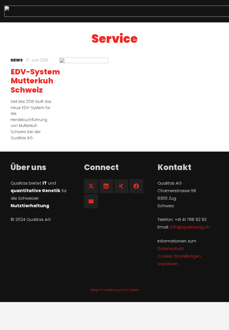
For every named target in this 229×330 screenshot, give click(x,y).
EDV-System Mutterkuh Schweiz (35, 81)
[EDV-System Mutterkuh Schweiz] (83, 82)
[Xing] (121, 186)
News (17, 60)
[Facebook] (136, 186)
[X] (91, 186)
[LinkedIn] (106, 186)
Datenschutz (171, 248)
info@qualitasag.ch (190, 227)
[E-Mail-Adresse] (91, 201)
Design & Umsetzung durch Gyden (114, 290)
